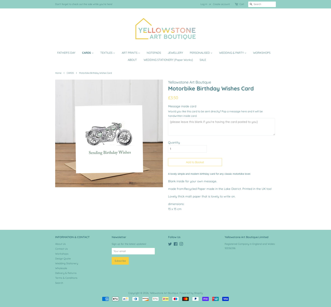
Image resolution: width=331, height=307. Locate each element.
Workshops (61, 253)
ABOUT (132, 60)
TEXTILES (106, 52)
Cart (241, 4)
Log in (203, 4)
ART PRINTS (130, 52)
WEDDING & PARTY (231, 52)
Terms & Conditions (66, 277)
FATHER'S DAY (66, 52)
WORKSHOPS (261, 52)
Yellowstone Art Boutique (164, 293)
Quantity (174, 142)
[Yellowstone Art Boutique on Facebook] (176, 244)
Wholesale (61, 268)
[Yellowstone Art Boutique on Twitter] (170, 244)
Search (59, 282)
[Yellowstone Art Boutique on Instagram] (181, 244)
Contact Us (61, 248)
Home (58, 72)
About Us (60, 243)
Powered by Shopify (191, 293)
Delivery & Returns (66, 273)
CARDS (87, 52)
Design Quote (63, 258)
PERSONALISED (200, 52)
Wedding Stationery (66, 263)
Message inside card (182, 106)
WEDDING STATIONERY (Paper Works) (168, 60)
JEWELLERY (175, 52)
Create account (221, 4)
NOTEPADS (154, 52)
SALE (203, 60)
